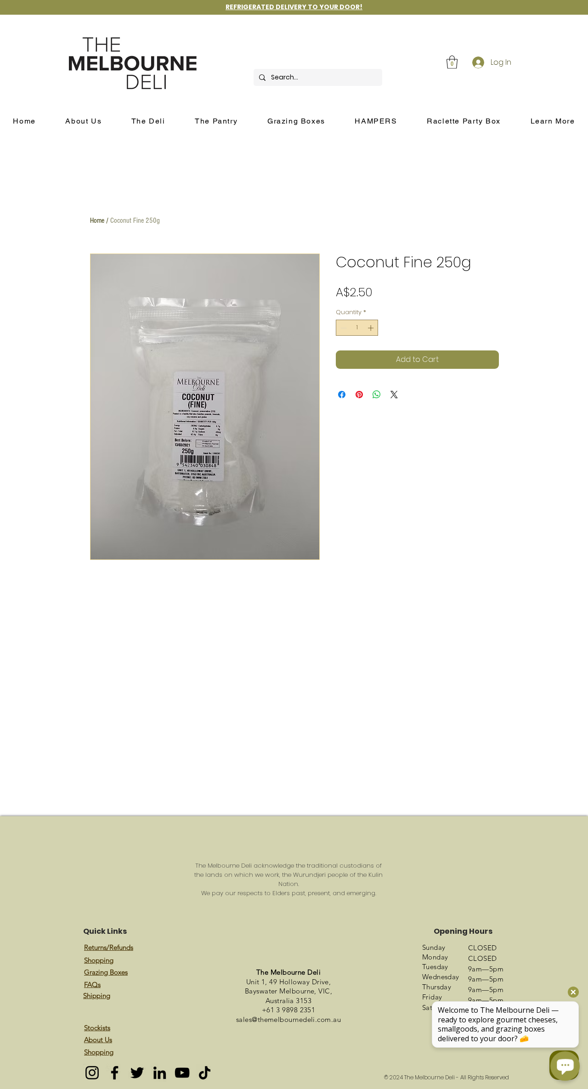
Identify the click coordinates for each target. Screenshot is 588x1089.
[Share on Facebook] (341, 394)
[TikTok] (205, 1073)
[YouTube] (182, 1073)
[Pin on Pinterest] (359, 394)
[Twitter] (137, 1073)
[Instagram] (92, 1073)
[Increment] (371, 328)
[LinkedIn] (160, 1073)
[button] (452, 62)
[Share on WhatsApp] (376, 394)
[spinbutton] (357, 328)
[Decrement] (342, 328)
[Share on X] (394, 394)
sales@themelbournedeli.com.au (288, 1019)
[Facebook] (115, 1073)
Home (97, 220)
